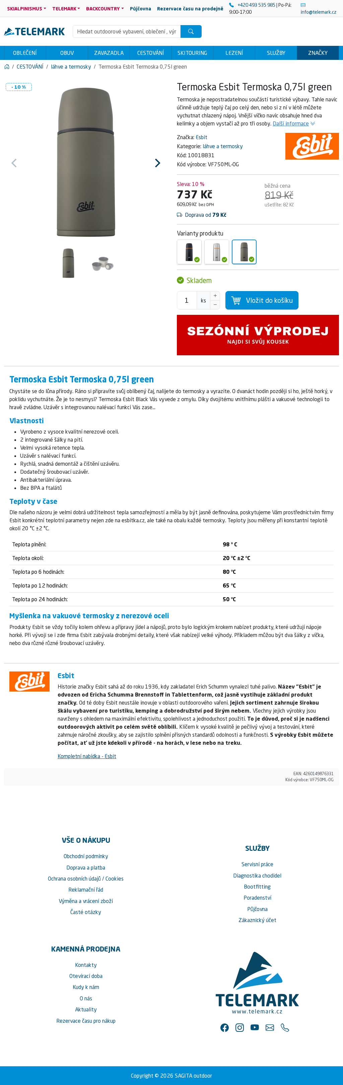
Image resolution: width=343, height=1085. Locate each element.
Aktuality (86, 1009)
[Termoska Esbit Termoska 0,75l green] (244, 252)
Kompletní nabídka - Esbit (87, 756)
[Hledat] (191, 31)
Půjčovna (257, 909)
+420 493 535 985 (256, 5)
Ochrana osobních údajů (74, 878)
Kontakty (86, 965)
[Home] (6, 66)
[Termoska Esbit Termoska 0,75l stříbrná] (217, 252)
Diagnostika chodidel (257, 875)
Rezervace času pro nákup (86, 1020)
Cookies (115, 878)
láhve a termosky (223, 146)
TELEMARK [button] (64, 8)
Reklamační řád (85, 889)
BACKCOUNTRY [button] (103, 8)
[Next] (156, 163)
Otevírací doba (85, 976)
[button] (224, 1027)
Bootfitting (257, 886)
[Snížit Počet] (215, 304)
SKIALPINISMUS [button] (24, 8)
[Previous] (14, 163)
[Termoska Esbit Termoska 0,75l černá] (189, 252)
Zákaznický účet (257, 920)
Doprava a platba (85, 867)
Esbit (201, 137)
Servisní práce (257, 864)
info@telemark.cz (318, 12)
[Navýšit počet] (215, 295)
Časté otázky (85, 912)
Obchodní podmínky (86, 856)
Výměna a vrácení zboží (86, 901)
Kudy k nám (86, 987)
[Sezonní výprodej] (258, 335)
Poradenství (257, 897)
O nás (86, 998)
